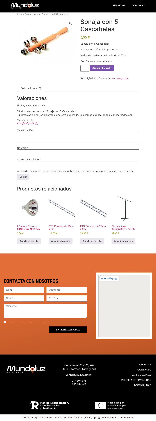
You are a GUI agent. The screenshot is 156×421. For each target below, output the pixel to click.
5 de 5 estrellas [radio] (36, 124)
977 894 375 (79, 381)
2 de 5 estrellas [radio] (23, 124)
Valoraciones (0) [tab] (31, 88)
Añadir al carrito (101, 68)
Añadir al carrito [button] (29, 241)
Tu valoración (26, 130)
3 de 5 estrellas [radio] (28, 124)
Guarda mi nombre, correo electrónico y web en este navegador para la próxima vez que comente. (77, 171)
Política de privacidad (136, 380)
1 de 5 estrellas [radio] (19, 124)
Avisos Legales (141, 375)
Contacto (138, 5)
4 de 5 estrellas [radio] (32, 124)
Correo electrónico (29, 159)
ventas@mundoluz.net (79, 375)
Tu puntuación (26, 120)
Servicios (119, 5)
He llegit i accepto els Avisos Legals (28, 322)
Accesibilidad (142, 385)
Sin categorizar (32, 14)
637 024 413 (79, 384)
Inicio (20, 14)
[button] (70, 23)
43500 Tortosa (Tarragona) (79, 369)
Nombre (22, 148)
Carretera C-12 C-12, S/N (79, 365)
